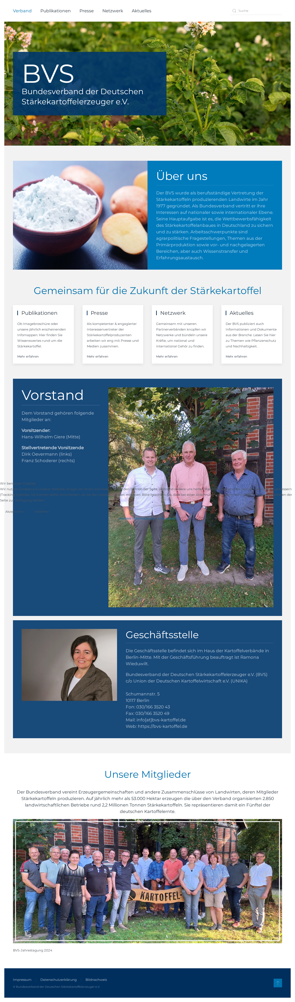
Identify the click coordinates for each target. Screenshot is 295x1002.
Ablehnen (42, 512)
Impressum (167, 518)
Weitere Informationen (137, 518)
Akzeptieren (14, 512)
